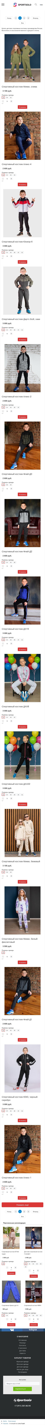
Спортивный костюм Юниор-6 (17, 241)
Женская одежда (22, 1364)
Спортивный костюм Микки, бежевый (21, 861)
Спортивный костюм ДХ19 (15, 628)
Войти (5, 1421)
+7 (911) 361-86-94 (22, 1405)
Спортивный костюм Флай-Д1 (17, 1019)
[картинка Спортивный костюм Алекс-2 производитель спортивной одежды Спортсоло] (22, 368)
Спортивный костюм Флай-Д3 (17, 473)
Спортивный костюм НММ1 (32, 1305)
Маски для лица (22, 1369)
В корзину (22, 107)
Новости (23, 1353)
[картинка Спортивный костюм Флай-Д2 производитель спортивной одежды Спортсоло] (22, 523)
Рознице (22, 1343)
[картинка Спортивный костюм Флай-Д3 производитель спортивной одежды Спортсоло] (22, 446)
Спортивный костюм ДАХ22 (16, 783)
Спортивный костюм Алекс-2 (16, 396)
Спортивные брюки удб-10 (10, 1305)
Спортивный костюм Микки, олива (19, 86)
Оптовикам (23, 1340)
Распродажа (22, 1372)
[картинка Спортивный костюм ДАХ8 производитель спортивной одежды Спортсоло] (22, 678)
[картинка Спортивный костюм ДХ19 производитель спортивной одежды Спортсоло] (22, 600)
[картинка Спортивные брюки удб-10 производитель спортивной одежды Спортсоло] (11, 1292)
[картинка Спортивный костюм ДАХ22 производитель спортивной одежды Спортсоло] (22, 755)
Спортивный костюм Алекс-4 (16, 164)
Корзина (5, 1423)
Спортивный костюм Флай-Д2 (17, 551)
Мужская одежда (22, 1362)
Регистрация (12, 1421)
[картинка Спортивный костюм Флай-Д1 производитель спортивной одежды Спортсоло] (22, 991)
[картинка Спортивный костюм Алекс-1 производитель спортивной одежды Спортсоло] (22, 1149)
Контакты (22, 1345)
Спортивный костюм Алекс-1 (16, 1177)
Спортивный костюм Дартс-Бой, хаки (21, 319)
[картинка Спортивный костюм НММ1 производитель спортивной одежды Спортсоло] (33, 1292)
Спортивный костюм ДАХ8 (15, 706)
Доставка (22, 1351)
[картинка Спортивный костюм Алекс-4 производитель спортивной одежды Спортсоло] (22, 136)
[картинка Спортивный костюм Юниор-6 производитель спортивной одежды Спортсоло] (22, 213)
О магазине (22, 1348)
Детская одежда (22, 1367)
